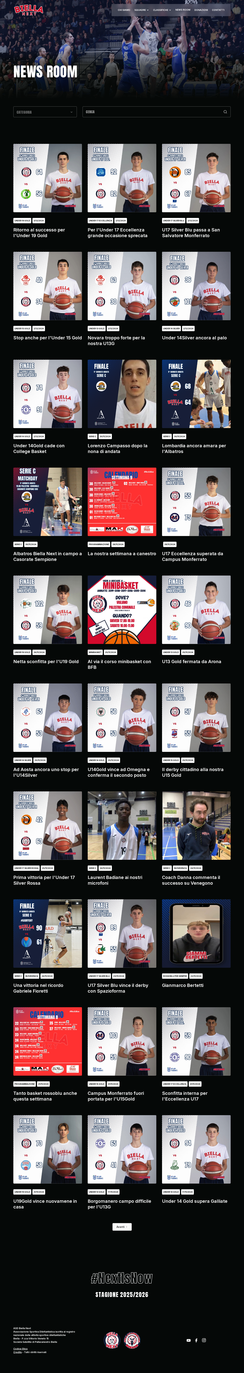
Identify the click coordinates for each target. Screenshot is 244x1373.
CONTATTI (218, 10)
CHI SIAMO (124, 10)
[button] (141, 10)
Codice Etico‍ (20, 1348)
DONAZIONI (201, 10)
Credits (17, 1352)
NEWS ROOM (182, 9)
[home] (28, 10)
